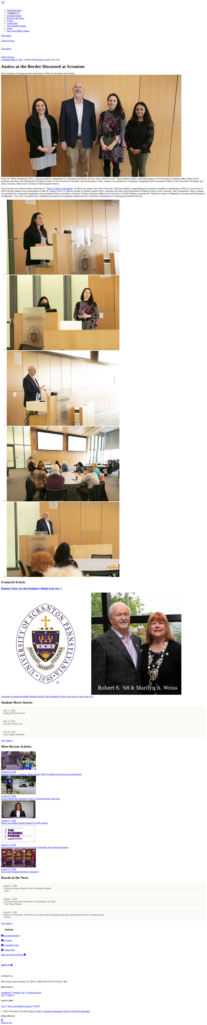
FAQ (36, 1006)
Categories (12, 13)
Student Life (19, 992)
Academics (6, 992)
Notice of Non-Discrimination (76, 1011)
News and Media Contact (18, 31)
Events (10, 21)
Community (6, 59)
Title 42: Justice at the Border (60, 188)
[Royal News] (8, 41)
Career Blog (12, 23)
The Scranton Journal (16, 26)
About (9, 28)
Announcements (14, 15)
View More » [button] (7, 740)
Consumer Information (53, 1011)
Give (3, 1006)
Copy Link (55, 59)
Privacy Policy (35, 1011)
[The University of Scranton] (6, 35)
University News (14, 10)
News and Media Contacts (20, 1006)
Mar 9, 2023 (17, 59)
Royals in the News (15, 18)
